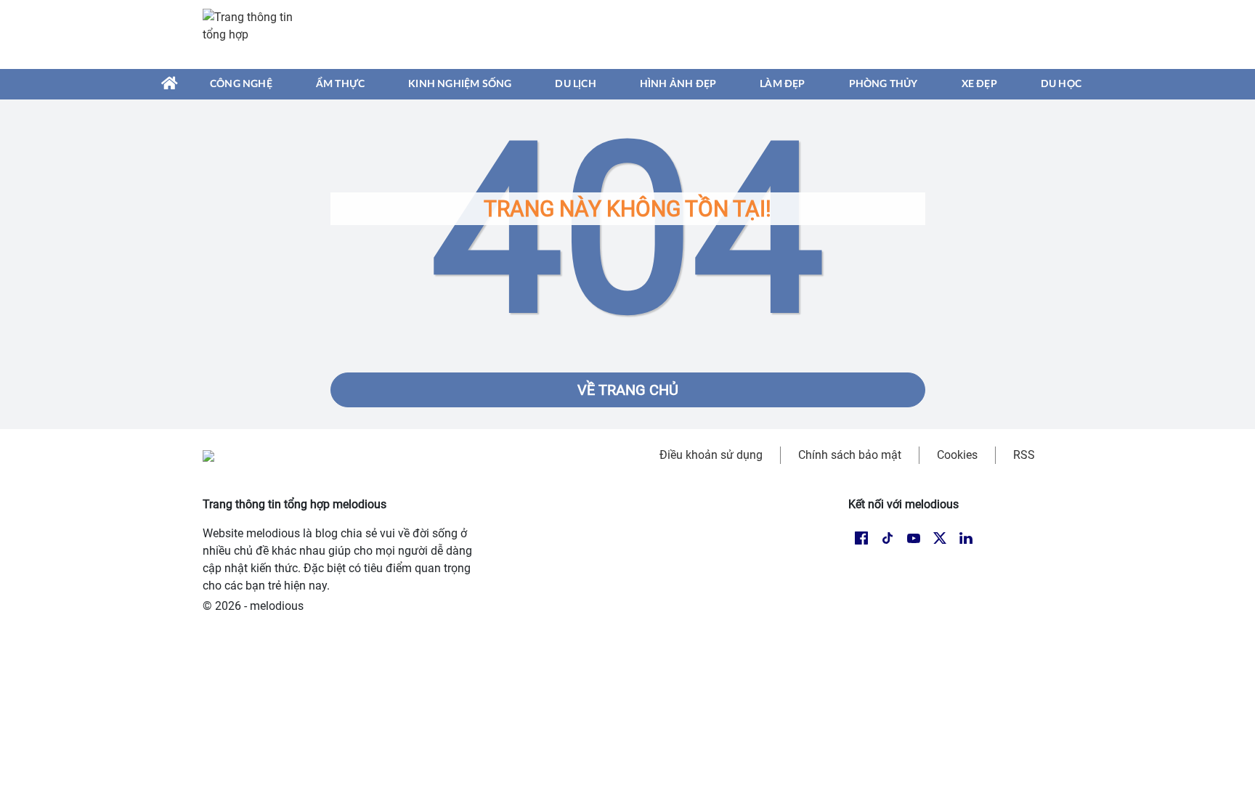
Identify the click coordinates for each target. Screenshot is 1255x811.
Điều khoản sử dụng (711, 455)
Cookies (957, 455)
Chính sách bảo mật (849, 455)
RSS (1024, 455)
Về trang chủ (627, 390)
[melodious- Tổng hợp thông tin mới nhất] (255, 34)
